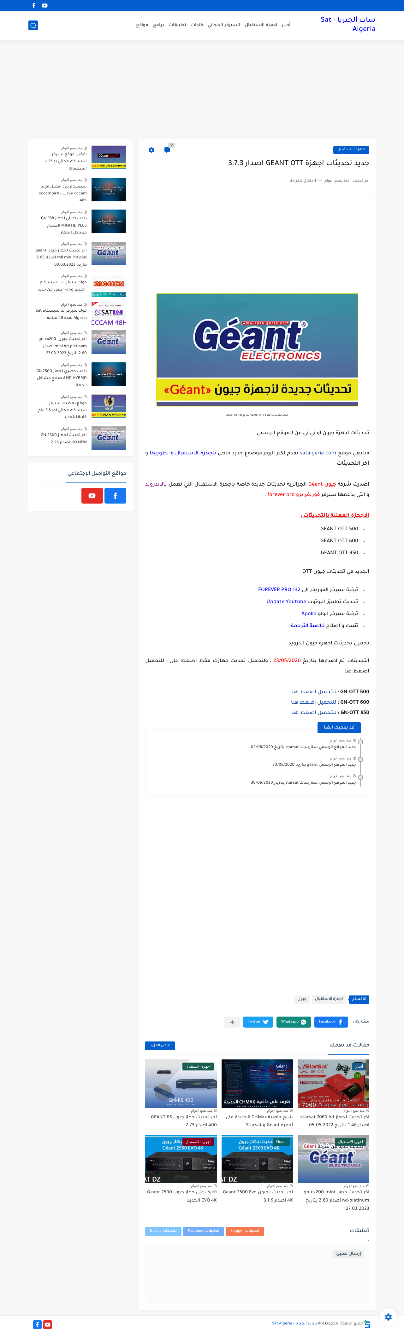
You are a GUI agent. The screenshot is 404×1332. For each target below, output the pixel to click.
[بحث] (33, 26)
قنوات (197, 25)
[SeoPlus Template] (367, 1324)
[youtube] (44, 5)
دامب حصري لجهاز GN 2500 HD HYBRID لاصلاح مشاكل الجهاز (61, 378)
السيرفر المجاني (224, 25)
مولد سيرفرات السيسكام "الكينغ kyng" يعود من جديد (62, 286)
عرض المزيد (160, 1046)
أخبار (286, 25)
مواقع (142, 25)
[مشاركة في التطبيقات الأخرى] (232, 1022)
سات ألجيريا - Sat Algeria (348, 25)
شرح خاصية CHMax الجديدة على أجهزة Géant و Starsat (259, 1121)
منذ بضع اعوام (340, 740)
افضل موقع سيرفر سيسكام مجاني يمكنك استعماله (66, 162)
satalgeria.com (318, 453)
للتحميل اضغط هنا (313, 692)
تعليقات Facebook (203, 1231)
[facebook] (34, 5)
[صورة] (109, 157)
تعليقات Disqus (163, 1231)
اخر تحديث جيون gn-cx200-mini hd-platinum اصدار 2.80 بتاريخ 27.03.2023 (336, 1200)
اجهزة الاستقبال (261, 25)
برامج (158, 25)
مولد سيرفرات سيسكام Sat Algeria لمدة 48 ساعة (61, 314)
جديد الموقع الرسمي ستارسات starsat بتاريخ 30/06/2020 (303, 783)
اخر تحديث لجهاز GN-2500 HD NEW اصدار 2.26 (64, 439)
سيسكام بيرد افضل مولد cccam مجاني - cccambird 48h (63, 194)
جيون (302, 999)
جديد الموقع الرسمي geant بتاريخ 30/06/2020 (314, 765)
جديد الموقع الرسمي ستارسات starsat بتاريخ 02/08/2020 (303, 747)
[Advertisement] (202, 90)
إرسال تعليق (348, 1254)
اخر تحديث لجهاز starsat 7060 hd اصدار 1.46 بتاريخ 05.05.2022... (334, 1121)
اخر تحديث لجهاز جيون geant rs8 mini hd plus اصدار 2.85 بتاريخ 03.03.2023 (61, 258)
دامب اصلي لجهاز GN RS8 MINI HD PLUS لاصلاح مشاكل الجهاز (64, 225)
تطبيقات (177, 25)
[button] (331, 1022)
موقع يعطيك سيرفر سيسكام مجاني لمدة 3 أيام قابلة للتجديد (62, 410)
